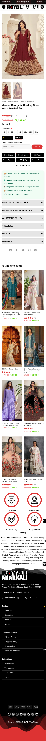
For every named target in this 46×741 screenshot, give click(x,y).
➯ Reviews (7, 226)
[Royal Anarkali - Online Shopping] (23, 7)
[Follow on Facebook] (9, 714)
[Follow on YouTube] (37, 714)
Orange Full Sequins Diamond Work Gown (9, 480)
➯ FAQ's (6, 233)
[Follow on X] (17, 714)
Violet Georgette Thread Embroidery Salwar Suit (10, 424)
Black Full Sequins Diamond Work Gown (34, 424)
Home (4, 102)
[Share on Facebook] (17, 250)
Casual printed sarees (16, 549)
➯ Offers (7, 241)
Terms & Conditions (12, 651)
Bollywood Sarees (23, 541)
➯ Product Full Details (15, 202)
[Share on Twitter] (23, 250)
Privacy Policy (10, 637)
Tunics (25, 558)
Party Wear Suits (38, 541)
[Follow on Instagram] (13, 714)
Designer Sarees (23, 552)
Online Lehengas (7, 541)
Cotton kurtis (26, 561)
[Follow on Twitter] (21, 714)
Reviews (7, 620)
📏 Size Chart (7, 138)
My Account (9, 664)
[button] (3, 7)
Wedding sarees (9, 552)
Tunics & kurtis (26, 543)
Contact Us (8, 615)
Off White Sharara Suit (10, 369)
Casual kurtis (14, 561)
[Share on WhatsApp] (10, 250)
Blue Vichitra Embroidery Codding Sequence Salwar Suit (11, 315)
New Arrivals (39, 543)
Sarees (6, 546)
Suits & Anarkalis (17, 546)
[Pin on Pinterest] (35, 250)
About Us (8, 611)
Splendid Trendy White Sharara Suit (32, 314)
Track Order (9, 668)
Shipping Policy (10, 642)
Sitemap (23, 533)
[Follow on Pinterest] (33, 714)
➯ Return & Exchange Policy (18, 210)
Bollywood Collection (33, 546)
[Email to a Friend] (29, 250)
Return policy (9, 646)
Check (37, 147)
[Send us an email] (25, 714)
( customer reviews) (19, 116)
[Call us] (29, 714)
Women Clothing (37, 538)
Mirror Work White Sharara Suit (33, 480)
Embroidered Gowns (27, 564)
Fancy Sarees (37, 552)
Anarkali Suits (13, 102)
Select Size (7, 128)
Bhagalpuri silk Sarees (10, 543)
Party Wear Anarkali (27, 102)
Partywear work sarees (36, 549)
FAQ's (6, 677)
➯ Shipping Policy (12, 218)
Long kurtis (33, 558)
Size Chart (8, 673)
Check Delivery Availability (12, 142)
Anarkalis (34, 555)
